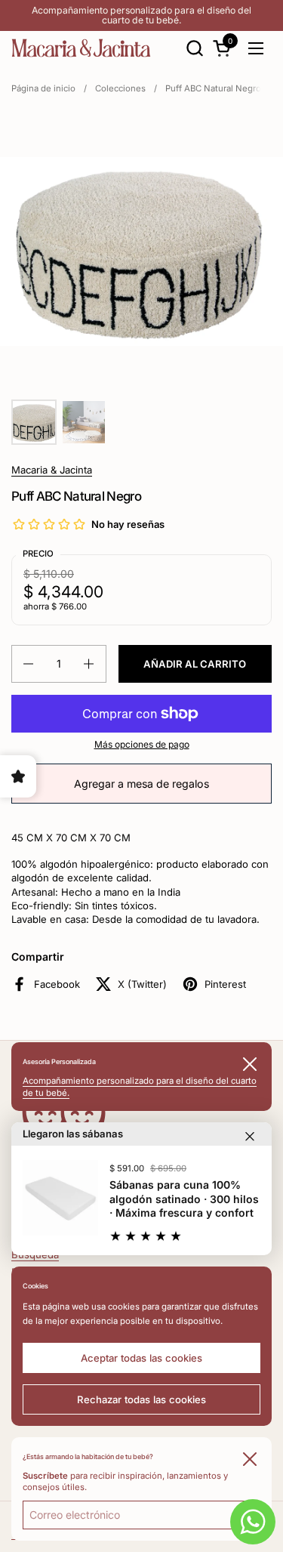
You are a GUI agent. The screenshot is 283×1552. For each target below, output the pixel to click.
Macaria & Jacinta (51, 470)
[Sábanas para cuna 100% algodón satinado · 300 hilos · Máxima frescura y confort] (60, 1198)
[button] (194, 48)
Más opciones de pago (141, 744)
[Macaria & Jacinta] (81, 48)
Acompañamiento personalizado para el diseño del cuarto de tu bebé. (141, 15)
